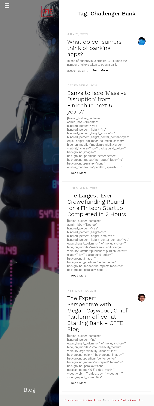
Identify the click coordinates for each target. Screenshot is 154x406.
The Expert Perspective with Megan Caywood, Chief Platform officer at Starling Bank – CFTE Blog (97, 313)
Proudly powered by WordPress (82, 400)
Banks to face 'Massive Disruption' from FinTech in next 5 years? (97, 102)
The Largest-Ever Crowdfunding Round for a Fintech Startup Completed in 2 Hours (96, 204)
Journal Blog (119, 400)
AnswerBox (136, 400)
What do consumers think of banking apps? (94, 47)
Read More (102, 70)
